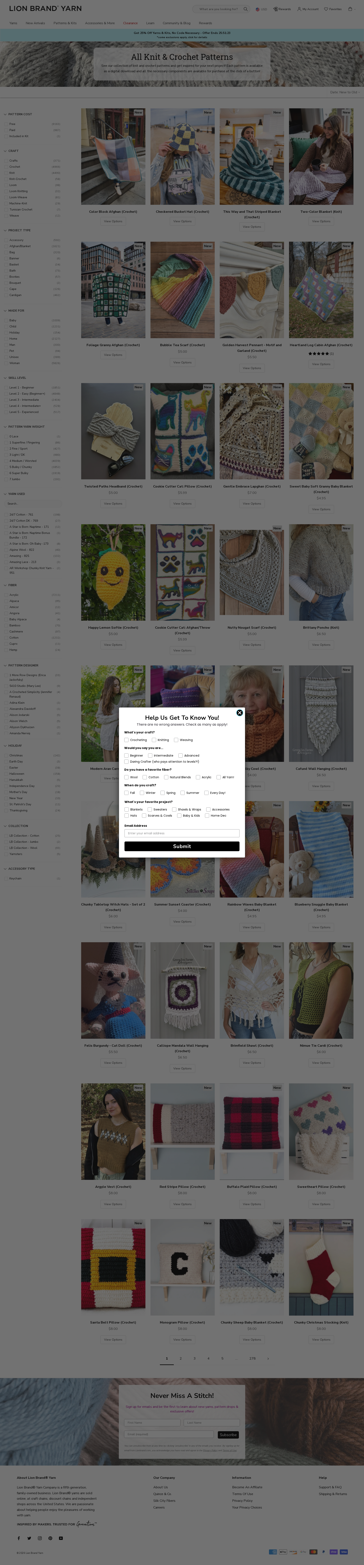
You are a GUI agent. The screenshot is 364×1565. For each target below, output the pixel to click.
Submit (182, 846)
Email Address (135, 826)
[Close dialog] (239, 712)
